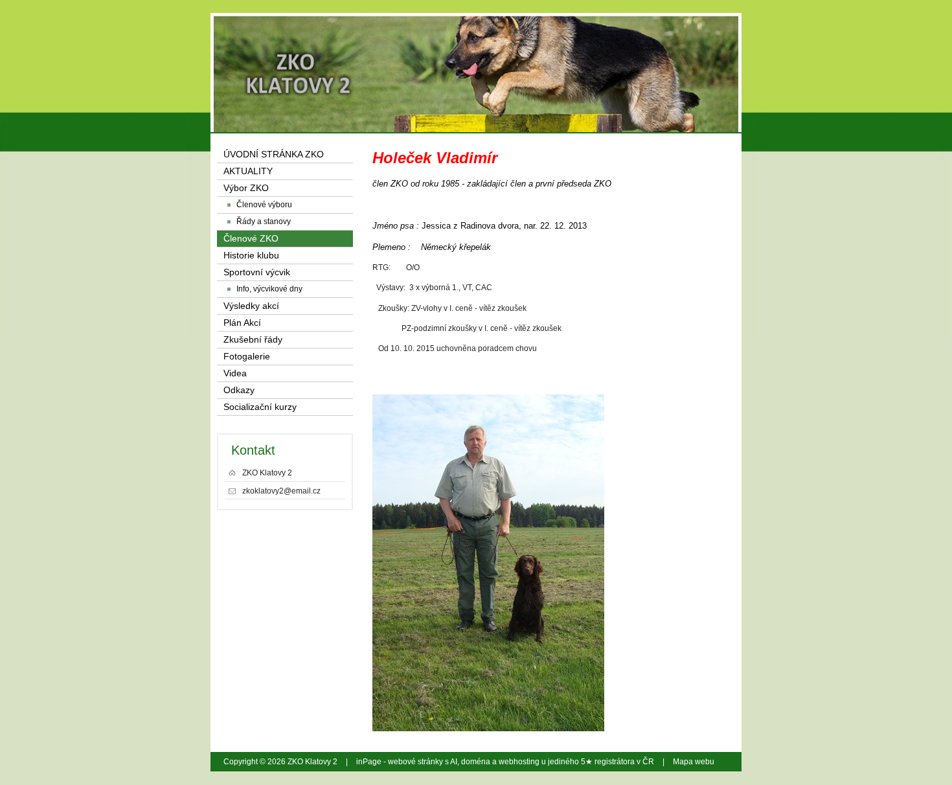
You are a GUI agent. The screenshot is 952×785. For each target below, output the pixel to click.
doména (475, 761)
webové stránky (415, 761)
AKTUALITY (248, 171)
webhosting (519, 761)
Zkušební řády (252, 340)
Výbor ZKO (246, 188)
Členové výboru (264, 204)
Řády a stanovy (263, 221)
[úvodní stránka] (639, 52)
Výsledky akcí (251, 306)
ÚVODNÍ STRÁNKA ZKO (273, 154)
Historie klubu (251, 255)
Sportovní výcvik (256, 272)
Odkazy (239, 390)
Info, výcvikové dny (269, 288)
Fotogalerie (246, 356)
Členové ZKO (250, 239)
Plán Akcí (242, 323)
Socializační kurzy (260, 407)
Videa (235, 373)
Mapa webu (693, 761)
